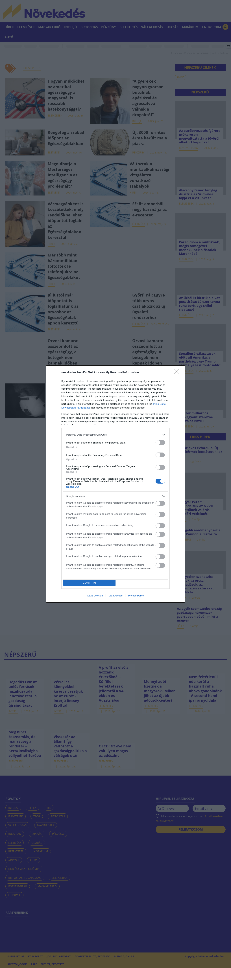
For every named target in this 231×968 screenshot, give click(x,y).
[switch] (160, 442)
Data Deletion (95, 595)
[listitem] (115, 434)
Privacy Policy (136, 595)
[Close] (178, 372)
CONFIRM (89, 582)
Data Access (115, 595)
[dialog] (115, 484)
